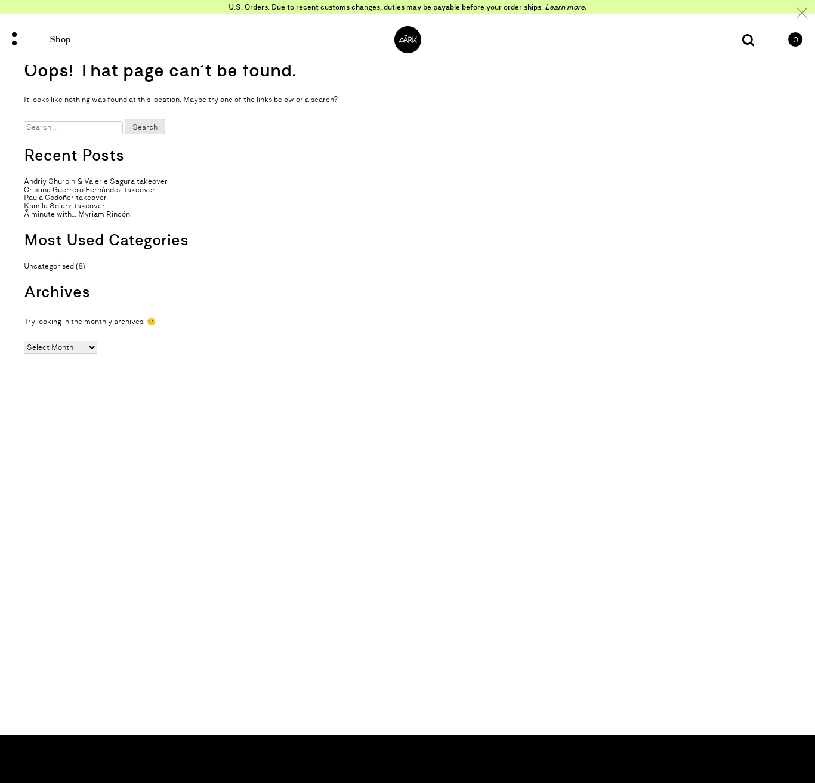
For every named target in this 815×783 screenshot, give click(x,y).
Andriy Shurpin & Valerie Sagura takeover (96, 181)
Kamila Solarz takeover (64, 206)
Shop (60, 39)
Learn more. (565, 7)
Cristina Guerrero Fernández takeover (89, 189)
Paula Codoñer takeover (65, 197)
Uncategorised (49, 266)
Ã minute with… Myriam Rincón (77, 214)
